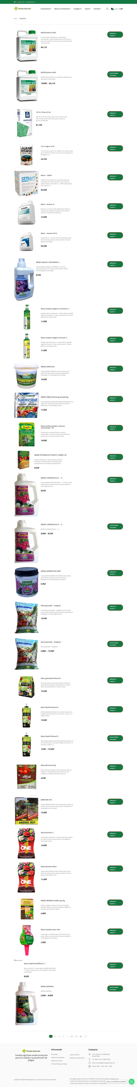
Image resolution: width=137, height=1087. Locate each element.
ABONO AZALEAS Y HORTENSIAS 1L (48, 262)
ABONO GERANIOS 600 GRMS (51, 571)
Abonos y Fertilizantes (62, 9)
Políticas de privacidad (57, 1057)
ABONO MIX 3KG (46, 799)
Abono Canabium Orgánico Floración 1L (54, 337)
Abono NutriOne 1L (47, 832)
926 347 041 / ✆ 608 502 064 (26, 2)
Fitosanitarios (45, 9)
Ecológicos (77, 9)
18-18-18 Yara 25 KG (43, 112)
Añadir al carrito (113, 34)
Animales (97, 9)
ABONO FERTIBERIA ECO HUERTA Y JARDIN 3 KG (50, 455)
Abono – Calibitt (46, 175)
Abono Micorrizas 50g (48, 765)
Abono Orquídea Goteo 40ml (50, 929)
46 (72, 1036)
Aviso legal (54, 1054)
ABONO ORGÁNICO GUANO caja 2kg (53, 900)
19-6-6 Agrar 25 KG (47, 146)
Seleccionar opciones (114, 74)
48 (80, 1036)
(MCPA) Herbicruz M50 (48, 32)
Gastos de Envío (74, 1054)
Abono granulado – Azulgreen (51, 605)
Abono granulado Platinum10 (51, 678)
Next (85, 1036)
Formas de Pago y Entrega (59, 1064)
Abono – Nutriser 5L (48, 204)
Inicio (15, 18)
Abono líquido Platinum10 (49, 707)
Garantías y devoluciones (77, 1058)
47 (76, 1036)
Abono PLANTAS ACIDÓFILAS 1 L (35, 963)
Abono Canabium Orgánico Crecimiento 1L (55, 308)
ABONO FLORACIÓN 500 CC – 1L (52, 477)
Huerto (87, 9)
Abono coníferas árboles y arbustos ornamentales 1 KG (53, 427)
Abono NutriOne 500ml (48, 866)
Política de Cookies (56, 1060)
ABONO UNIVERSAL (47, 986)
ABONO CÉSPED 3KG (48, 366)
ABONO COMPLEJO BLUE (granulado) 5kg (54, 397)
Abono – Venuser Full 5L (49, 233)
